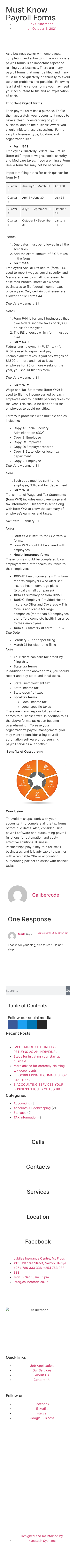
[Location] (38, 1207)
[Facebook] (13, 1024)
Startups (20, 1113)
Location (38, 1216)
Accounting (22, 1103)
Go (68, 990)
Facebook (38, 1241)
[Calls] (38, 1132)
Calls (38, 1142)
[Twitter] (22, 1024)
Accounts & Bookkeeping (32, 1108)
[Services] (38, 1182)
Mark (21, 934)
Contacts (38, 1166)
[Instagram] (42, 1024)
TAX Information (25, 1117)
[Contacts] (38, 1157)
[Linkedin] (32, 1024)
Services (38, 1191)
